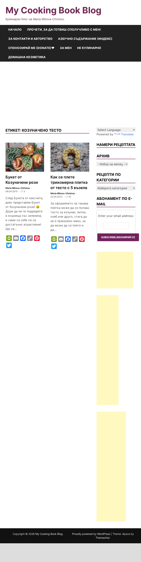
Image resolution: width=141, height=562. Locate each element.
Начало (15, 29)
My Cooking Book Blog (53, 10)
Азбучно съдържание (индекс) (85, 39)
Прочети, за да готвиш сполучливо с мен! (64, 29)
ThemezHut (103, 537)
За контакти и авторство (30, 39)
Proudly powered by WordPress (91, 533)
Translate (127, 134)
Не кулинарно (89, 48)
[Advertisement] (70, 94)
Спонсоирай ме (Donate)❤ (31, 48)
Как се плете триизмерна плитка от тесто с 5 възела (69, 182)
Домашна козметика (27, 57)
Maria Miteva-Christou (18, 188)
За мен (66, 48)
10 (69, 196)
